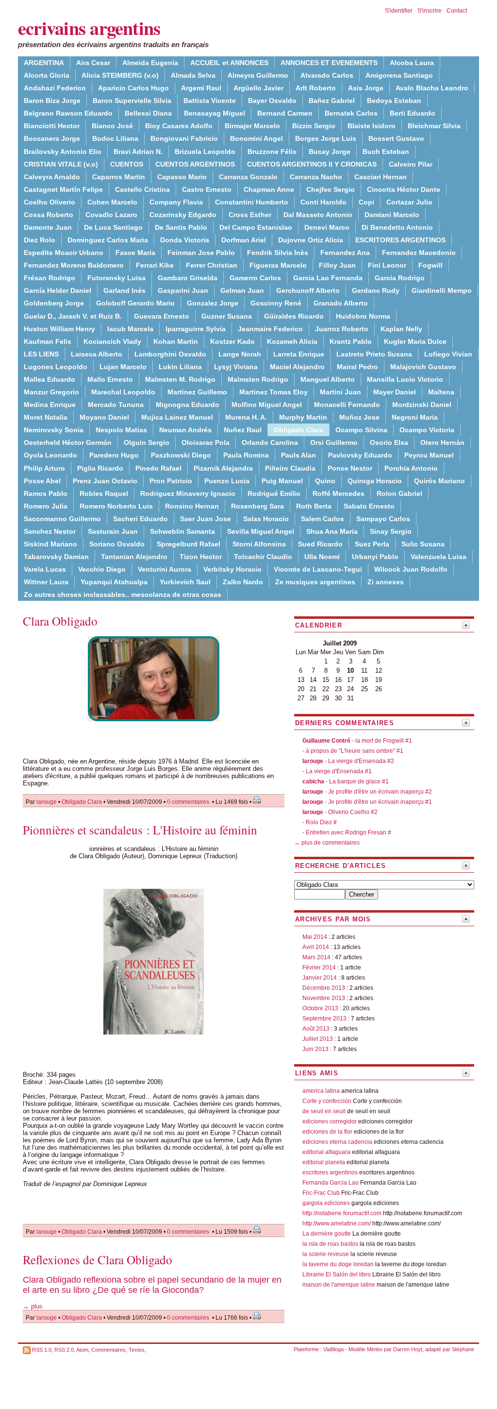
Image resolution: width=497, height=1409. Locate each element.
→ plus (33, 1306)
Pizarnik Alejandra (223, 468)
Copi (366, 202)
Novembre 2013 (323, 998)
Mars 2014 (316, 957)
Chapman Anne (269, 189)
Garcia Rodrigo (400, 278)
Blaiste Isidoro (372, 126)
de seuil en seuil (324, 1111)
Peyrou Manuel (429, 455)
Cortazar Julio (409, 202)
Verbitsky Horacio (232, 569)
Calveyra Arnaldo (52, 177)
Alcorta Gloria (46, 75)
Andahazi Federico (55, 88)
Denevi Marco (326, 227)
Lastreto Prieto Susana (374, 354)
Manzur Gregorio (51, 392)
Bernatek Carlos (351, 113)
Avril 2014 (315, 947)
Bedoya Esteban (394, 100)
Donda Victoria (184, 240)
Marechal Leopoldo (123, 392)
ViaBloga (333, 1349)
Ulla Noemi (322, 556)
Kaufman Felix (47, 341)
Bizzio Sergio (313, 126)
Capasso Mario (182, 177)
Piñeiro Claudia (290, 468)
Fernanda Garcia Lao (330, 1182)
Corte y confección (326, 1101)
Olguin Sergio (146, 442)
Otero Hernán (442, 442)
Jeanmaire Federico (270, 329)
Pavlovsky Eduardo (360, 455)
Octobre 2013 (320, 1008)
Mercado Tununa (116, 404)
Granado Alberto (341, 303)
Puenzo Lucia (226, 481)
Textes (137, 1350)
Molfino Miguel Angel (267, 404)
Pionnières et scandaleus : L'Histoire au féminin (140, 830)
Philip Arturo (44, 468)
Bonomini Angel (256, 138)
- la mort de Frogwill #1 (357, 740)
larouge (46, 801)
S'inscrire (429, 10)
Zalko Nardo (243, 582)
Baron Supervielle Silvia (132, 100)
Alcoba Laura (412, 63)
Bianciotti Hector (52, 126)
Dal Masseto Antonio (317, 215)
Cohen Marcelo (112, 202)
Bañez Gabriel (332, 100)
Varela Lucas (45, 569)
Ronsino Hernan (192, 506)
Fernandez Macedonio (419, 252)
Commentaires (108, 1350)
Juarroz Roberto (341, 329)
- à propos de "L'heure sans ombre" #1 (352, 750)
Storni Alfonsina (259, 544)
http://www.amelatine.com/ (336, 1223)
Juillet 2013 (317, 1039)
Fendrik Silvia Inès (277, 252)
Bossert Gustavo (396, 138)
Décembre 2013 (323, 988)
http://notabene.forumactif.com (341, 1213)
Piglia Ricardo (100, 468)
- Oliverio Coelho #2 (340, 812)
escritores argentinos (330, 1172)
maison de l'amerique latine (338, 1284)
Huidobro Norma (363, 316)
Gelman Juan (242, 290)
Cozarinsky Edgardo (182, 215)
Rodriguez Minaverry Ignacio (187, 493)
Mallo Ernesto (110, 379)
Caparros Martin (118, 177)
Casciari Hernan (380, 177)
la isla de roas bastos (330, 1243)
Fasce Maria (135, 252)
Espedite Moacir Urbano (63, 252)
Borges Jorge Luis (325, 138)
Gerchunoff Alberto (308, 290)
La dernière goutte (326, 1233)
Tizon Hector (201, 556)
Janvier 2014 (319, 977)
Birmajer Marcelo (252, 126)
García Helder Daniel (57, 290)
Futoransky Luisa (116, 278)
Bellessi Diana (148, 113)
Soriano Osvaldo (117, 544)
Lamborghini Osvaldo (170, 354)
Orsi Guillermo (334, 442)
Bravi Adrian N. (138, 151)
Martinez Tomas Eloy (273, 392)
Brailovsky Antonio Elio (62, 151)
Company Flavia (176, 202)
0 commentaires (189, 801)
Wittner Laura (46, 582)
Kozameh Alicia (292, 341)
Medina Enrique (50, 404)
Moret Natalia (45, 417)
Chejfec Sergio (330, 189)
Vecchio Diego (102, 569)
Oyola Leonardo (50, 455)
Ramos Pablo (45, 493)
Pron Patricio (170, 481)
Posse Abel (42, 481)
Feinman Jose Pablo (201, 252)
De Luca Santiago (113, 227)
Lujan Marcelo (123, 367)
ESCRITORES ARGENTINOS (400, 240)
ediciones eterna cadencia (337, 1141)
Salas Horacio (266, 519)
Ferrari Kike (155, 265)
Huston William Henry (59, 329)
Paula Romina (246, 455)
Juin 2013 (315, 1049)
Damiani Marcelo (391, 215)
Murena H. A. (246, 417)
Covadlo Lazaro (111, 215)
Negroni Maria (415, 417)
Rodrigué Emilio (274, 493)
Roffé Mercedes (338, 493)
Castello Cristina (142, 189)
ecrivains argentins (89, 27)
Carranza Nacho (316, 177)
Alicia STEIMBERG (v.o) (120, 75)
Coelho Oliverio (49, 202)
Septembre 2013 (324, 1018)
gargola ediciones (326, 1203)
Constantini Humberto (251, 202)
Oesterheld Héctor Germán (68, 442)
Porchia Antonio (411, 468)
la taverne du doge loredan (338, 1264)
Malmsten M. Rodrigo (180, 379)
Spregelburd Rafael (188, 544)
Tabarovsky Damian (56, 556)
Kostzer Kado (232, 341)
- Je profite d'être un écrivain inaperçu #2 (367, 791)
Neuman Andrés (185, 430)
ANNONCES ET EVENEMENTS (329, 63)
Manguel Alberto (327, 379)
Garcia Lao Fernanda (328, 278)
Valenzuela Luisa (438, 556)
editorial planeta (323, 1162)
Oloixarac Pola (206, 442)
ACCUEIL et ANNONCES (229, 63)
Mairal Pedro (357, 367)
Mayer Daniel (394, 392)
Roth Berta (313, 506)
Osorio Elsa (389, 442)
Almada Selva (193, 75)
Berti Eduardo (412, 113)
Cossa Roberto (48, 215)
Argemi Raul (201, 88)
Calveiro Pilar (410, 164)
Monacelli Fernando (347, 404)
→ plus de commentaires (327, 842)
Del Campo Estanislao (255, 227)
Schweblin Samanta (182, 531)
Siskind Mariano (50, 544)
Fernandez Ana (345, 252)
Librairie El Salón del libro (337, 1274)
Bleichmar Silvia (434, 126)
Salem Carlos (322, 519)
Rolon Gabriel (399, 493)
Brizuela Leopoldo (205, 151)
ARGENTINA (44, 63)
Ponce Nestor (350, 468)
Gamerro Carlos (255, 278)
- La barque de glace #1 (345, 781)
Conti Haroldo (323, 202)
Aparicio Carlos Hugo (133, 88)
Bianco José (112, 126)
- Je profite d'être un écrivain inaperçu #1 (367, 801)
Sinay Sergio (391, 531)
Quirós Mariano (439, 481)
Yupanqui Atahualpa (114, 582)
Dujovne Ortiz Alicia (310, 240)
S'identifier (399, 10)
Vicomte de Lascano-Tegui (318, 569)
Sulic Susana (423, 544)
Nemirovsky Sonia (53, 430)
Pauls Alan (298, 455)
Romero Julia (45, 506)
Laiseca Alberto (96, 354)
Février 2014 (319, 967)
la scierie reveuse (325, 1254)
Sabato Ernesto (369, 506)
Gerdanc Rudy (375, 290)
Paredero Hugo (114, 455)
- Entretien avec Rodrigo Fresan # (346, 832)
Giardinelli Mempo (442, 290)
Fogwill (430, 265)
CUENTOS (126, 164)
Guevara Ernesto (161, 316)
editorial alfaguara (326, 1152)
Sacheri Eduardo (140, 519)
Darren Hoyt (407, 1349)
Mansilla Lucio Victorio (405, 379)
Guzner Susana (226, 316)
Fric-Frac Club (321, 1192)
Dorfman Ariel (243, 240)
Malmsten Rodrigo (258, 379)
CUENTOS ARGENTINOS (195, 164)
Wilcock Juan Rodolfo (410, 569)
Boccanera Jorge (52, 138)
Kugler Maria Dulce (415, 341)
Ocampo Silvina (361, 430)
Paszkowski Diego (181, 455)
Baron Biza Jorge (52, 100)
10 (350, 670)
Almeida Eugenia (150, 63)
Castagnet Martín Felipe (63, 189)
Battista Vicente (209, 100)
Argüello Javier (258, 88)
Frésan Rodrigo (49, 278)
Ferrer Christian (211, 265)
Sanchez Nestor (50, 531)
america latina (321, 1090)
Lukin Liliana (180, 367)
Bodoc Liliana (115, 138)
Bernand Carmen (285, 113)
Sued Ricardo (320, 544)
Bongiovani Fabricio (184, 138)
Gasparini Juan (183, 290)
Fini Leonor (387, 265)
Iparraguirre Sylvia (196, 329)
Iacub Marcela (130, 329)
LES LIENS (41, 354)
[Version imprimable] (257, 801)
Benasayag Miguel (214, 113)
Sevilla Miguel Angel (260, 531)
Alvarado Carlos (326, 75)
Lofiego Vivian (448, 354)
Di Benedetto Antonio (397, 227)
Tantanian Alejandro (134, 556)
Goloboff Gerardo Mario (135, 303)
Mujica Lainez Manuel (177, 417)
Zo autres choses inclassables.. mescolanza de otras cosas (122, 594)
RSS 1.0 (41, 1350)
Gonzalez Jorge (212, 303)
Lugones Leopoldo (55, 367)
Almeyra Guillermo (258, 75)
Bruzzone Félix (272, 151)
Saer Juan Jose (205, 519)
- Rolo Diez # (319, 822)
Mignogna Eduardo (187, 404)
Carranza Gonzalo (248, 177)
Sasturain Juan (113, 531)
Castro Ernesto (207, 189)
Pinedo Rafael (158, 468)
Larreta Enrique (298, 354)
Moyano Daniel (104, 417)
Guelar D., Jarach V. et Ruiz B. (73, 316)
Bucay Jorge (329, 151)
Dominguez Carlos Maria (107, 240)
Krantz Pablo (351, 341)
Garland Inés (124, 290)
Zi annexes (385, 582)
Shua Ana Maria (332, 531)
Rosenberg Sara (257, 506)
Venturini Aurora (164, 569)
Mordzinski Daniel (421, 404)
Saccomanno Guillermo (62, 519)
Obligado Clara (82, 801)
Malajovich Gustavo (423, 367)
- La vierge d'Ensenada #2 (348, 761)
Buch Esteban (386, 151)
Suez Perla (372, 544)
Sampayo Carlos (383, 519)
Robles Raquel (104, 493)
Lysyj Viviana (236, 367)
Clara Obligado (60, 621)
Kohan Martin (175, 341)
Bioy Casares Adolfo (179, 126)
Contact (457, 10)
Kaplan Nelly (401, 329)
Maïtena (441, 392)
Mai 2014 (314, 937)
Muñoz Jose (359, 417)
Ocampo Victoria (426, 430)
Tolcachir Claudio (263, 556)
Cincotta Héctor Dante (403, 189)
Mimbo (374, 1349)
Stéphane (463, 1349)
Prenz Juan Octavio (105, 481)
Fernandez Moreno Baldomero (74, 265)
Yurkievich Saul (185, 582)
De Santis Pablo (181, 227)
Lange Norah (239, 354)
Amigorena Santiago (399, 75)
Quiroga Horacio (375, 481)
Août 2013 (316, 1028)
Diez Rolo (39, 240)
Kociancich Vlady (112, 341)
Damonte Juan (48, 227)
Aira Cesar (93, 63)
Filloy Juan (337, 265)
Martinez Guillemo (197, 392)
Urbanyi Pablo (375, 556)
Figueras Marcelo (278, 265)
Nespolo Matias (121, 430)
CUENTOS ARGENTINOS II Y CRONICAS (312, 164)
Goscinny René (275, 303)
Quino (325, 481)
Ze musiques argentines (315, 582)
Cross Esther (250, 215)
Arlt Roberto (316, 88)
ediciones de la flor (327, 1131)
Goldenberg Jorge (54, 303)
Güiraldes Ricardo (294, 316)
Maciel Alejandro (297, 367)
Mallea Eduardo (49, 379)
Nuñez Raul (243, 430)
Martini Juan (340, 392)
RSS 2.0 (64, 1350)
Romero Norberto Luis (116, 506)
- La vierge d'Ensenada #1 (337, 771)
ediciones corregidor (329, 1121)
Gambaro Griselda (187, 278)
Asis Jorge (365, 88)
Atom (82, 1350)
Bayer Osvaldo (272, 100)
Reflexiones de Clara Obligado (97, 1260)
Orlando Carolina (270, 442)
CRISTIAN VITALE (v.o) (61, 164)
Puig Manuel (282, 481)
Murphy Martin (303, 417)
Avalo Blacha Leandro (432, 88)
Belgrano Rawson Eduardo (68, 113)
